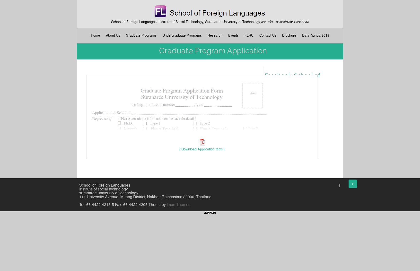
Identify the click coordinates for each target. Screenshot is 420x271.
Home (95, 35)
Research (215, 35)
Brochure (289, 35)
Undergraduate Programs (182, 35)
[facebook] (339, 185)
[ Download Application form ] (202, 148)
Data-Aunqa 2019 (315, 35)
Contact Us (267, 35)
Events (233, 35)
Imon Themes (178, 204)
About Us (113, 35)
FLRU (249, 35)
